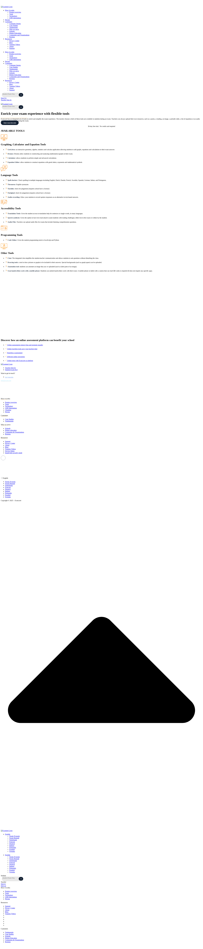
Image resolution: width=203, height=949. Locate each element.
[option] (103, 482)
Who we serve (14, 29)
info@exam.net (6, 380)
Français (12, 842)
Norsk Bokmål (14, 838)
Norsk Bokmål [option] (10, 483)
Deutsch (12, 844)
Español (12, 849)
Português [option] (8, 493)
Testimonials (13, 27)
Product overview (15, 12)
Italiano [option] (7, 491)
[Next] (21, 95)
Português (12, 847)
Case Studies (13, 25)
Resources (8, 39)
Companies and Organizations (19, 35)
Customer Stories (15, 24)
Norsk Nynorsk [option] (10, 482)
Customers (8, 22)
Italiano (11, 846)
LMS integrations (15, 18)
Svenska (12, 851)
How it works (9, 10)
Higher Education (15, 33)
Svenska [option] (8, 497)
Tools (11, 14)
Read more (66, 4)
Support (12, 48)
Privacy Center (14, 41)
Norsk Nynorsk (14, 836)
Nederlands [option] (9, 485)
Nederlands (13, 840)
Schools (12, 31)
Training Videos (14, 44)
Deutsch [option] (8, 489)
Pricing (7, 20)
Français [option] (8, 487)
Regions (12, 37)
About (11, 46)
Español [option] (7, 495)
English (7, 834)
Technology (13, 16)
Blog (11, 43)
